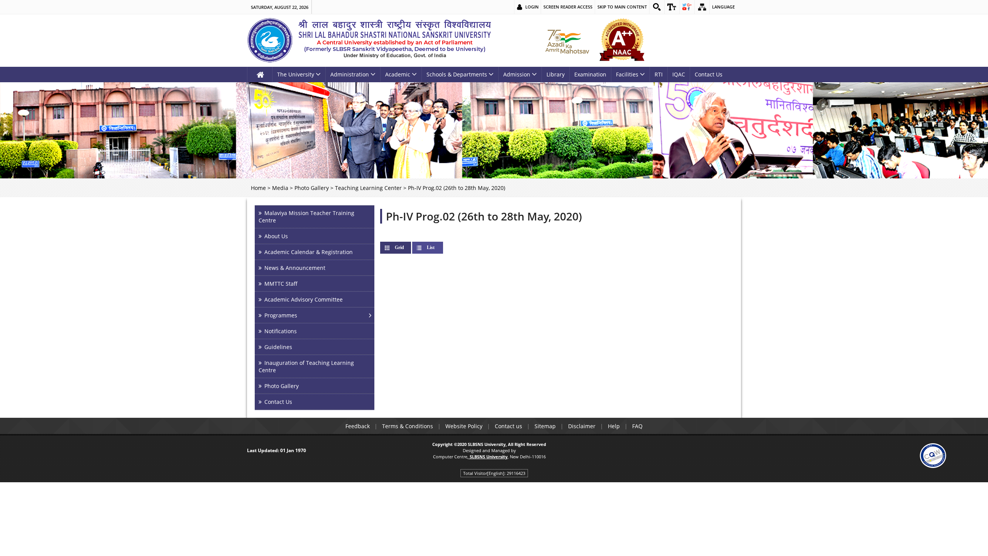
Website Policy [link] (463, 426)
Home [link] (258, 188)
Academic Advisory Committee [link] (303, 299)
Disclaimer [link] (582, 426)
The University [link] (295, 74)
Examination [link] (590, 74)
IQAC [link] (678, 74)
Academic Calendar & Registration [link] (308, 252)
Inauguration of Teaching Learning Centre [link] (306, 366)
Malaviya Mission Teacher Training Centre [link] (306, 216)
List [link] (431, 247)
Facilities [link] (627, 74)
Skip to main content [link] (622, 7)
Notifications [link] (280, 331)
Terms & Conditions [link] (407, 426)
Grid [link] (405, 247)
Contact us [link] (508, 426)
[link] (657, 7)
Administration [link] (349, 74)
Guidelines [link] (278, 347)
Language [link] (723, 7)
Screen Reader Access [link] (567, 7)
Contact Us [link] (708, 74)
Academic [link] (397, 74)
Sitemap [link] (545, 426)
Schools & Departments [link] (456, 74)
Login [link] (532, 7)
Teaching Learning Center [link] (368, 188)
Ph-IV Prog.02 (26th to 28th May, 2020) (484, 216)
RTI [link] (659, 74)
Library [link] (555, 74)
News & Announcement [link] (294, 267)
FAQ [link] (637, 426)
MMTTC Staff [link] (281, 283)
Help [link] (614, 426)
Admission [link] (516, 74)
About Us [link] (276, 236)
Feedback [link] (357, 426)
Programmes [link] (280, 315)
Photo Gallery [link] (311, 188)
